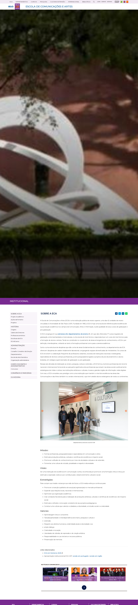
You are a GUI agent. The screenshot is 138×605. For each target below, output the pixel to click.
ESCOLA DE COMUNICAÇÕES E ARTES (49, 6)
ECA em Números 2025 (52, 553)
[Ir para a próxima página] (84, 587)
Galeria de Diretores (17, 332)
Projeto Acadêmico (17, 317)
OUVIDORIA (15, 377)
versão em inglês (96, 556)
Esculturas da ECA (16, 338)
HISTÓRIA (15, 327)
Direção (13, 348)
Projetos (13, 322)
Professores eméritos (18, 335)
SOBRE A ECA (16, 314)
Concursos (14, 369)
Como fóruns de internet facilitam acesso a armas (55, 578)
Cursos (33, 2)
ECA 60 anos (15, 341)
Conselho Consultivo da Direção (21, 351)
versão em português (80, 556)
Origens (13, 329)
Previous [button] (42, 411)
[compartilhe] (116, 313)
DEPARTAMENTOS (21, 2)
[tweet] (119, 313)
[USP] (117, 2)
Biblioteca (85, 2)
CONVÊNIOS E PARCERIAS (21, 373)
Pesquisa (43, 2)
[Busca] (94, 1)
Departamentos (16, 354)
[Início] (14, 7)
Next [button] (126, 411)
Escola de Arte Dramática (19, 357)
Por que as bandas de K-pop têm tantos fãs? (112, 578)
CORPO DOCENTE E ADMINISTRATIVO (19, 365)
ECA (10, 2)
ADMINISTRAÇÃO (18, 345)
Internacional (73, 2)
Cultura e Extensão (57, 2)
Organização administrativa (20, 360)
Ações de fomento (17, 319)
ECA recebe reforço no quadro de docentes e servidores (84, 578)
